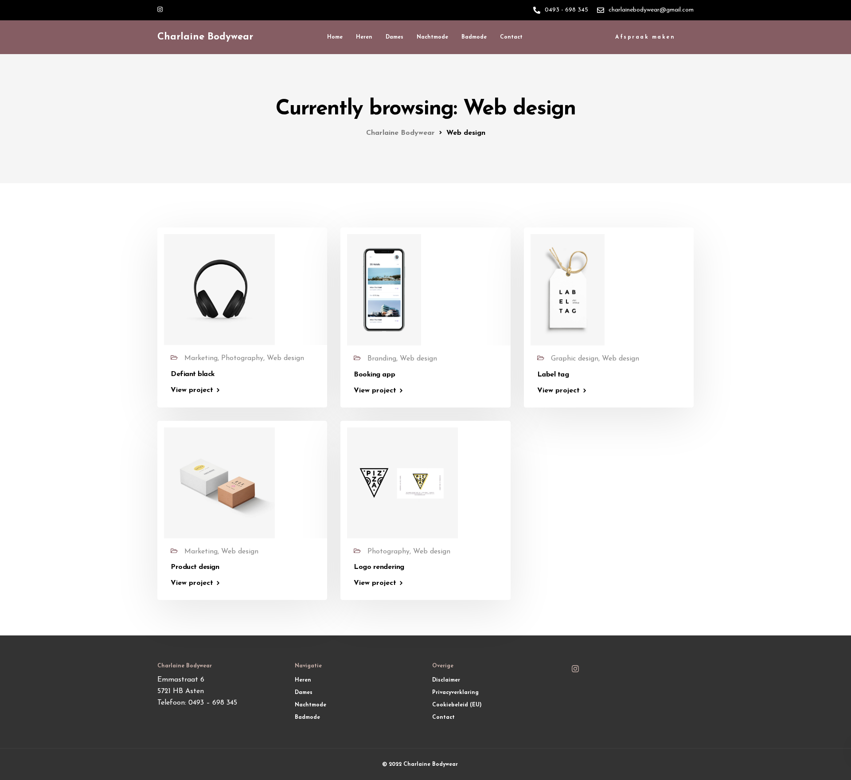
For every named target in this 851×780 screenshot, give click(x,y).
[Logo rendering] (402, 482)
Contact (511, 37)
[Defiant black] (219, 289)
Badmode (474, 37)
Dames (394, 37)
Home (335, 37)
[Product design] (219, 482)
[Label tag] (568, 289)
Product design (195, 567)
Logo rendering (379, 567)
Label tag (553, 374)
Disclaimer (446, 680)
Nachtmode (432, 37)
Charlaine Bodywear (205, 37)
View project (192, 390)
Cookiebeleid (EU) (457, 705)
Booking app (374, 374)
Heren (364, 37)
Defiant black (193, 374)
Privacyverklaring (455, 692)
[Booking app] (384, 289)
